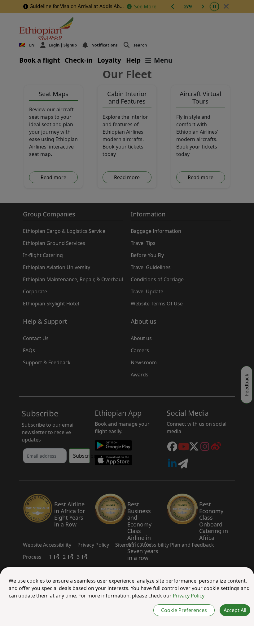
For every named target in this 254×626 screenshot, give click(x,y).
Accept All (235, 610)
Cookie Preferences (184, 610)
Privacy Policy (188, 595)
